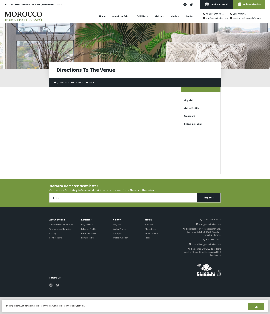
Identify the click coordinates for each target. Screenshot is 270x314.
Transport (189, 115)
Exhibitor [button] (141, 16)
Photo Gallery (151, 229)
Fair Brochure (55, 237)
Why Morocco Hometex (60, 229)
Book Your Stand (219, 4)
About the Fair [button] (120, 16)
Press (147, 237)
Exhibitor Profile (88, 229)
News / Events (151, 233)
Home (102, 16)
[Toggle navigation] (268, 16)
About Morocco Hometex (61, 224)
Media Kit (149, 224)
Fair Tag (53, 233)
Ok (256, 306)
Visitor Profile (191, 108)
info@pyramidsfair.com (217, 18)
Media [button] (174, 16)
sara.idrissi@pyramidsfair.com (247, 18)
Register (208, 197)
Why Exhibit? (87, 224)
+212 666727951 (240, 14)
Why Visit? (189, 100)
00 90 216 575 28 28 (215, 14)
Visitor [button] (158, 16)
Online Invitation (252, 4)
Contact (190, 16)
